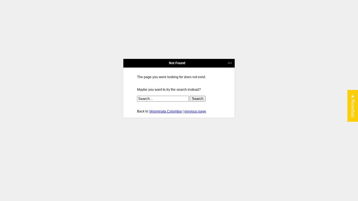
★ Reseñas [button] (352, 105)
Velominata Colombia (165, 111)
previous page (195, 111)
